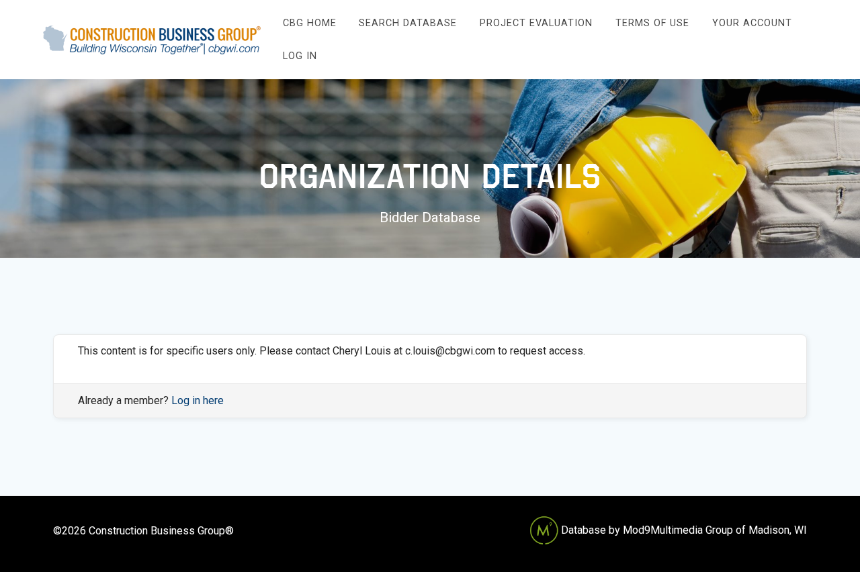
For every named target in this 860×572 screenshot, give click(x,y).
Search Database (408, 23)
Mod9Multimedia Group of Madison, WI (715, 530)
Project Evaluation (536, 23)
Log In (300, 56)
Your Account (752, 23)
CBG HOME (310, 23)
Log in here (197, 400)
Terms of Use (652, 23)
